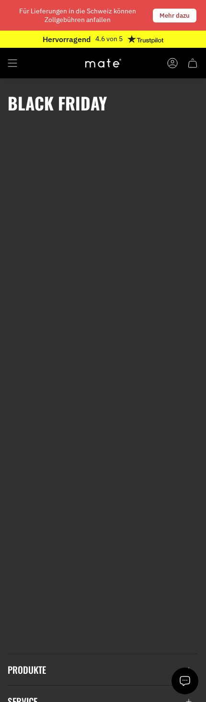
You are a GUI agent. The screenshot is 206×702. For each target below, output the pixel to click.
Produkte (27, 670)
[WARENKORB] (193, 63)
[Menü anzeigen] (12, 63)
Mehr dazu (175, 15)
